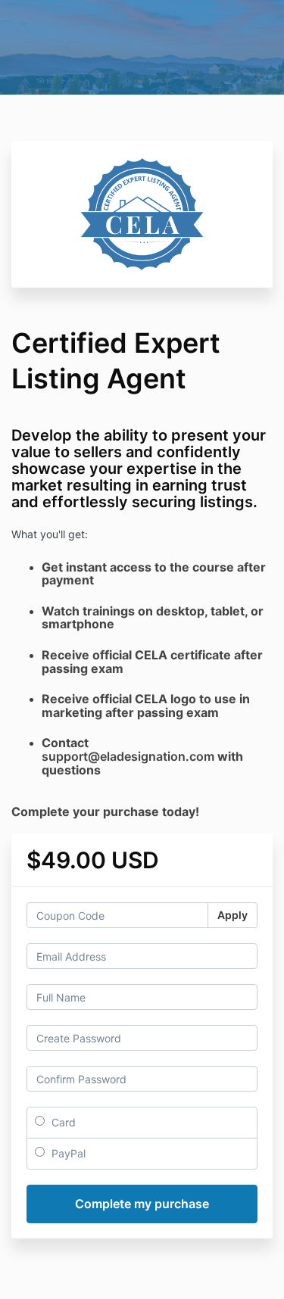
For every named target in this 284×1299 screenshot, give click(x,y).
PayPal (67, 1153)
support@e (74, 756)
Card (62, 1122)
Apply (232, 914)
